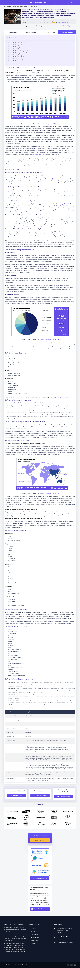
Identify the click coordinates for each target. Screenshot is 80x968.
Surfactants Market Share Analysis (16, 57)
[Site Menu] (5, 2)
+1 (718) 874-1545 (62, 937)
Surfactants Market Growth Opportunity (17, 51)
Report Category (63, 21)
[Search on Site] (71, 2)
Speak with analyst (41, 795)
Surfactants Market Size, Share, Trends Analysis (19, 43)
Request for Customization (41, 909)
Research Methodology (38, 878)
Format (46, 21)
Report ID (25, 21)
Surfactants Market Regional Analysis (16, 53)
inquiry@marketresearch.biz (65, 942)
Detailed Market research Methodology (59, 26)
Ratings (51, 21)
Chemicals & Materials (63, 22)
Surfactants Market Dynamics (14, 45)
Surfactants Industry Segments (15, 49)
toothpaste (35, 154)
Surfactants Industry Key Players (15, 59)
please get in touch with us (63, 397)
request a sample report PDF (48, 124)
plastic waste (40, 196)
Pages (41, 21)
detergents (52, 178)
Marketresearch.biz (12, 965)
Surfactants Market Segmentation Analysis (18, 47)
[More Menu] (74, 2)
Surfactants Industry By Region (15, 55)
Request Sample (17, 795)
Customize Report (65, 796)
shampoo (41, 154)
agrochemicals (65, 204)
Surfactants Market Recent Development (17, 61)
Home (5, 6)
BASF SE (10, 629)
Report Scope (10, 63)
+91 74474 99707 (62, 939)
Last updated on (34, 21)
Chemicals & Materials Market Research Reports (17, 6)
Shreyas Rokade (43, 26)
